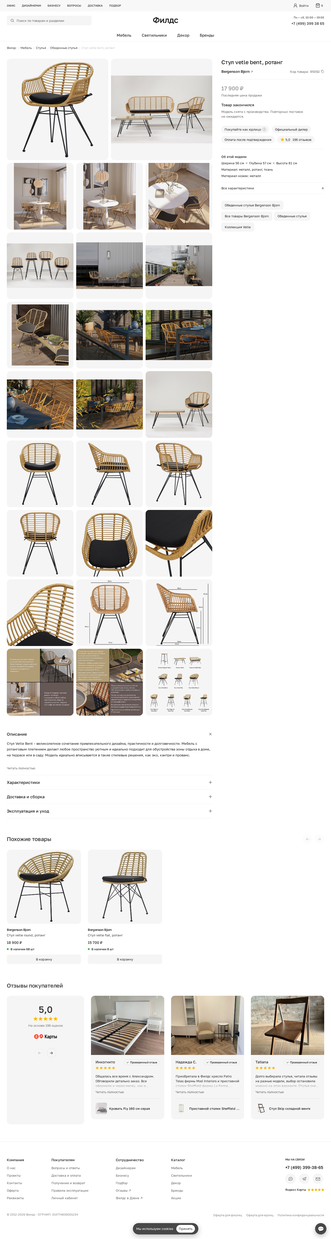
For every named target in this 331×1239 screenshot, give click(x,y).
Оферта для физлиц (227, 1215)
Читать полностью (21, 768)
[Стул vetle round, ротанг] (44, 887)
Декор (183, 35)
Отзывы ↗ (123, 1190)
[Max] (290, 1178)
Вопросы (74, 5)
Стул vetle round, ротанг (26, 935)
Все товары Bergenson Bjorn (247, 216)
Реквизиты (15, 1198)
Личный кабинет (64, 1198)
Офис (11, 5)
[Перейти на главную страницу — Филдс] (165, 20)
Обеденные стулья (292, 216)
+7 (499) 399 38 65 (307, 23)
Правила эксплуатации (69, 1190)
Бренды (207, 35)
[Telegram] (304, 1178)
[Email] (318, 1178)
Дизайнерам (31, 5)
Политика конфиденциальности (301, 1215)
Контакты (14, 1183)
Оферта (13, 1190)
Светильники (154, 35)
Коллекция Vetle (238, 227)
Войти (304, 6)
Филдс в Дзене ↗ (129, 1198)
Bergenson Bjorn (235, 71)
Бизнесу (54, 5)
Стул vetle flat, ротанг (105, 935)
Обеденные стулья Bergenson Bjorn (252, 205)
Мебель (124, 35)
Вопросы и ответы (65, 1168)
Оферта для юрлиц (259, 1215)
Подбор (115, 5)
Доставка (95, 5)
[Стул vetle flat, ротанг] (125, 887)
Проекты (14, 1175)
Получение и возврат (68, 1183)
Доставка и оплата (66, 1175)
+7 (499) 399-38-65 (304, 1167)
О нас (11, 1168)
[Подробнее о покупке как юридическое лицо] (264, 129)
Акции (176, 1198)
